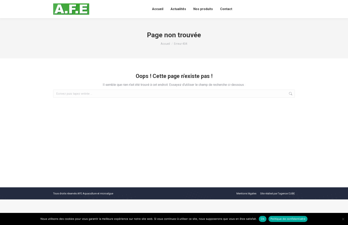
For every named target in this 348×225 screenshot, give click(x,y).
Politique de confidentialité (288, 218)
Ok (262, 218)
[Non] (343, 219)
